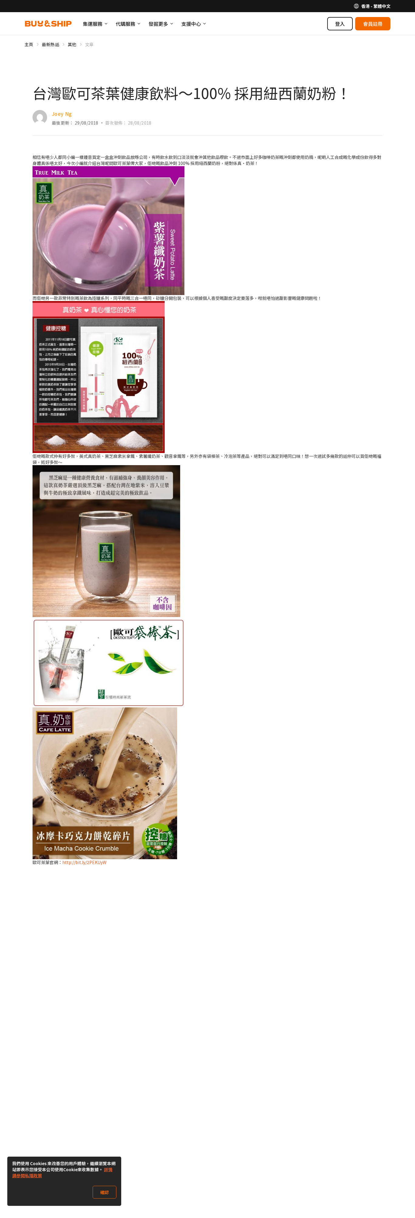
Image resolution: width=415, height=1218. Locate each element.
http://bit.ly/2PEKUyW (84, 862)
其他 (72, 44)
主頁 (29, 44)
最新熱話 (50, 44)
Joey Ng (62, 113)
